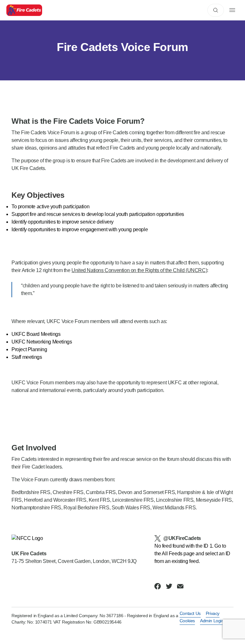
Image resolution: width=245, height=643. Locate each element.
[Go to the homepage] (24, 10)
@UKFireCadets (182, 538)
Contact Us (190, 613)
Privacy (212, 613)
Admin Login (212, 620)
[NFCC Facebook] (157, 586)
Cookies (187, 620)
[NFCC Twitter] (169, 586)
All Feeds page (178, 553)
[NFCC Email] (180, 586)
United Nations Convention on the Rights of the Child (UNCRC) (139, 270)
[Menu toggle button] (232, 10)
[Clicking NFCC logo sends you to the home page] (74, 538)
